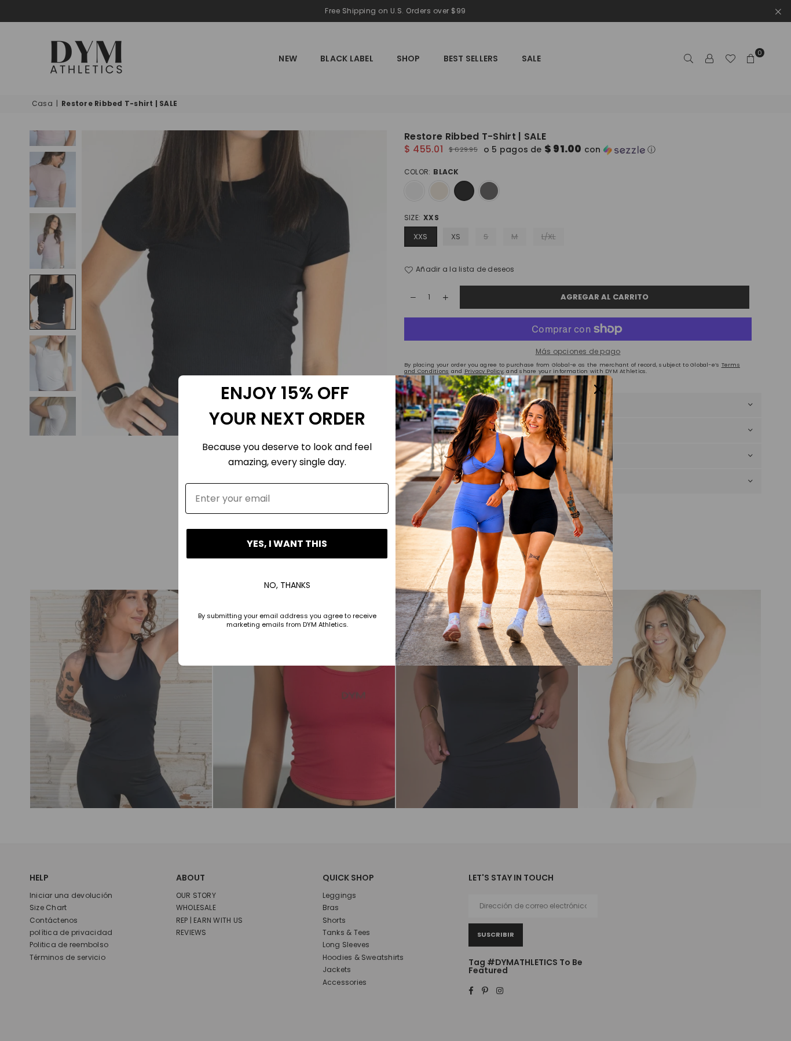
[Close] (599, 389)
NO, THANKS (287, 585)
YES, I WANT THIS (287, 543)
